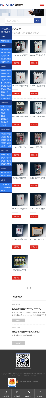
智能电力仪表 (4, 150)
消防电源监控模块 (6, 176)
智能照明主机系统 (6, 146)
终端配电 (3, 66)
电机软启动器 (5, 110)
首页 (23, 33)
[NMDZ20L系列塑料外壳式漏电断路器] (20, 200)
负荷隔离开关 (5, 56)
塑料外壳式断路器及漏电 (6, 53)
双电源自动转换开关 (6, 50)
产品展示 (29, 33)
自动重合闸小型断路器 (6, 86)
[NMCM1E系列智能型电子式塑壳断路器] (38, 107)
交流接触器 (4, 119)
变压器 (3, 190)
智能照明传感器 (6, 143)
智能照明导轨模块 (6, 137)
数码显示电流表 (6, 158)
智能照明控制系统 (5, 129)
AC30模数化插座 (5, 98)
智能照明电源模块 (6, 140)
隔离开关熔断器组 (6, 59)
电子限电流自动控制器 (6, 83)
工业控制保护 (4, 102)
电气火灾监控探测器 (6, 173)
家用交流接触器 (6, 95)
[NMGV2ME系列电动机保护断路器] (20, 230)
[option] (23, 12)
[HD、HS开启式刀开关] (38, 230)
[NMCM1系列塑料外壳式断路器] (38, 46)
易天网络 (33, 376)
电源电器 (3, 180)
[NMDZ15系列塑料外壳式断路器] (38, 138)
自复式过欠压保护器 (6, 80)
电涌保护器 (4, 92)
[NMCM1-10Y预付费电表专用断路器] (20, 77)
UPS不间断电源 (6, 187)
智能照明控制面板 (6, 134)
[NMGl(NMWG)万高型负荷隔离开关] (20, 46)
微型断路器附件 (6, 77)
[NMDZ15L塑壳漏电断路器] (38, 169)
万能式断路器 (5, 41)
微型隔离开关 (5, 73)
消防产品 (3, 168)
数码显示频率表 (6, 164)
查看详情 (16, 63)
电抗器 (3, 116)
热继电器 (3, 125)
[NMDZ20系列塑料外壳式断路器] (20, 169)
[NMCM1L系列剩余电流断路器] (38, 77)
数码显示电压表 (6, 161)
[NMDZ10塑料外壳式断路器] (20, 138)
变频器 (3, 113)
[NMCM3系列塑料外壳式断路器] (20, 107)
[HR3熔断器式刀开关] (20, 261)
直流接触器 (4, 122)
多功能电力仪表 (6, 155)
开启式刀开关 (5, 62)
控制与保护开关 (6, 107)
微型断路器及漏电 (6, 71)
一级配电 (3, 36)
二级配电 (3, 45)
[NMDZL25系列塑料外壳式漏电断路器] (38, 200)
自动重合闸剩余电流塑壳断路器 (6, 89)
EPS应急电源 (5, 184)
